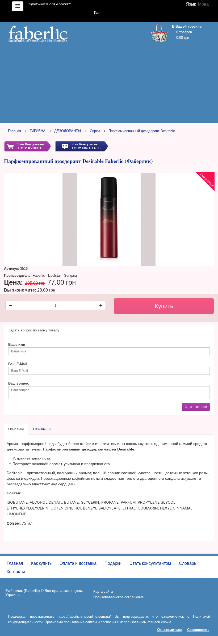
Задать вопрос (196, 407)
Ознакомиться (169, 630)
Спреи (95, 131)
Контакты (16, 571)
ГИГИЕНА (37, 131)
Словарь (187, 563)
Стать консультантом (150, 563)
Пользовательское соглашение (118, 597)
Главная (14, 131)
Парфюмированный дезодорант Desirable (141, 131)
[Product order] (27, 146)
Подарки (112, 563)
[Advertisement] (109, 84)
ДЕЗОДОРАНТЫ (67, 131)
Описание (16, 429)
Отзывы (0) (42, 429)
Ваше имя (16, 345)
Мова (203, 4)
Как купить (41, 563)
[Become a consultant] (81, 146)
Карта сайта (103, 591)
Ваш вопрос (18, 383)
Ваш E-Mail (17, 364)
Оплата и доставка (78, 563)
